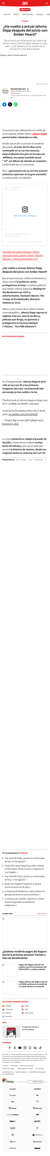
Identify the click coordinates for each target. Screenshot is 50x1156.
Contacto (5, 1066)
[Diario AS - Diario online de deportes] (25, 3)
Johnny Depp (21, 460)
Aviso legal (14, 1066)
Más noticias (41, 914)
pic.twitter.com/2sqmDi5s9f (23, 414)
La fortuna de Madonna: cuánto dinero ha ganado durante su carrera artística (25, 893)
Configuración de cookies (25, 1069)
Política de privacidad (26, 1066)
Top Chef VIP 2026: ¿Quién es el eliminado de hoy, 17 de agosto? (25, 878)
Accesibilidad (39, 1069)
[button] (46, 460)
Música (16, 14)
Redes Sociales (28, 14)
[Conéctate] (46, 3)
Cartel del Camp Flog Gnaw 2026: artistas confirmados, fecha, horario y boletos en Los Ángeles (24, 869)
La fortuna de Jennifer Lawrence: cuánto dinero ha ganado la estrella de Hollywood (24, 902)
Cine (30, 460)
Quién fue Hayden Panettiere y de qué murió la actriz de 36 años (23, 885)
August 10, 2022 (10, 424)
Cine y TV (7, 14)
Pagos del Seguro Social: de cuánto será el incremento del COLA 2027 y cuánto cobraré (33, 967)
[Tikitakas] (25, 9)
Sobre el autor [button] (15, 93)
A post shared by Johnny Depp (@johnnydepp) (25, 242)
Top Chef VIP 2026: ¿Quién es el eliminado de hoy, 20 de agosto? (25, 860)
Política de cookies (8, 1069)
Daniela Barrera (18, 89)
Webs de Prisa (37, 1081)
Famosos (40, 14)
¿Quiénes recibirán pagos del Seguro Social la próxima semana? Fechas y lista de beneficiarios (24, 955)
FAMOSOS (25, 21)
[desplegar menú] (3, 3)
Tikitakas (24, 853)
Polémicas (38, 460)
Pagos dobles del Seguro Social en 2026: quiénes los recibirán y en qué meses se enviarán (33, 984)
